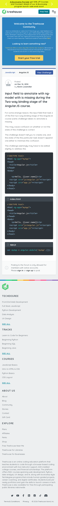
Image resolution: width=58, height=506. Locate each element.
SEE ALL (6, 324)
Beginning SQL (8, 344)
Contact (5, 413)
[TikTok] (40, 496)
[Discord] (46, 496)
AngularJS (24, 72)
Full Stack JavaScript (11, 306)
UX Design (6, 318)
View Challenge (44, 72)
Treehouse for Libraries (12, 450)
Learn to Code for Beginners (15, 335)
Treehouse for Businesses (13, 454)
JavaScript (10, 72)
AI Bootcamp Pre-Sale (19, 2)
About (4, 396)
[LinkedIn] (29, 496)
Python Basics (8, 373)
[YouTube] (18, 496)
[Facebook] (23, 496)
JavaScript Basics (9, 365)
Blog (4, 401)
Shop (4, 442)
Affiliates (6, 433)
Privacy (26, 501)
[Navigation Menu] (54, 12)
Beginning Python (10, 339)
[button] (6, 4)
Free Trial (44, 12)
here (48, 38)
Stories (5, 409)
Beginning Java (9, 348)
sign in (20, 270)
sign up (29, 270)
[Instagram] (35, 496)
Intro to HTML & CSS (11, 369)
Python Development (11, 310)
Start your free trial (29, 58)
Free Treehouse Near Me (13, 446)
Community (7, 405)
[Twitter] (12, 496)
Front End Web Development (15, 302)
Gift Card (6, 417)
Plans (4, 429)
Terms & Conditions (12, 501)
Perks (4, 437)
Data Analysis (8, 314)
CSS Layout (7, 377)
